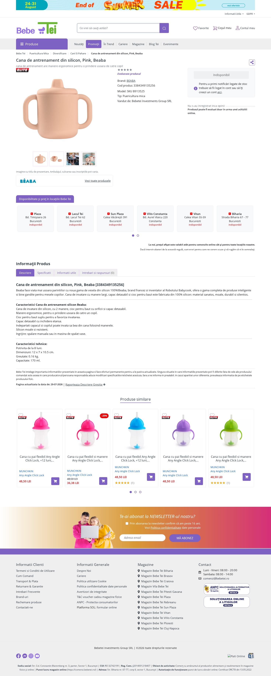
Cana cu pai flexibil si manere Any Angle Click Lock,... (87, 458)
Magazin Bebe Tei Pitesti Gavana (161, 592)
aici (219, 92)
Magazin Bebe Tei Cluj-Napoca (160, 628)
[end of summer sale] (135, 5)
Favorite (203, 28)
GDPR (249, 13)
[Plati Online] (236, 656)
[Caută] (164, 28)
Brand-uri (22, 597)
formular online (107, 607)
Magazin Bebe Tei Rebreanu (158, 602)
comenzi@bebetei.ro (216, 578)
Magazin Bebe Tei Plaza (156, 597)
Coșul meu (224, 28)
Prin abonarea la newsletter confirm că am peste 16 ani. (165, 523)
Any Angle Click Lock (31, 475)
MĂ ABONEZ (185, 538)
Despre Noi (84, 571)
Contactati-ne (24, 607)
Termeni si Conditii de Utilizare (35, 571)
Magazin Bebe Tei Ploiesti (157, 623)
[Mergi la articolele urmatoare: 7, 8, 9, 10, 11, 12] (138, 235)
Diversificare (59, 53)
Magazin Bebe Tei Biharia (157, 571)
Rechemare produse (28, 602)
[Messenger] (24, 656)
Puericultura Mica (39, 53)
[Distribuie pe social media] (252, 62)
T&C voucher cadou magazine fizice (99, 597)
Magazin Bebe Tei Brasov (157, 576)
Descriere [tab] (25, 273)
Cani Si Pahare (78, 53)
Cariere (81, 576)
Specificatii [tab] (44, 273)
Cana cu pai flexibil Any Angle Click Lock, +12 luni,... (40, 458)
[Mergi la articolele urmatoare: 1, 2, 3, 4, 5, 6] (133, 235)
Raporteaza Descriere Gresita (84, 384)
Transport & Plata (27, 581)
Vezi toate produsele (98, 180)
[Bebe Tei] (37, 28)
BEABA (131, 80)
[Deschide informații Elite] (22, 417)
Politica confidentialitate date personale (102, 586)
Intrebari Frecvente (28, 592)
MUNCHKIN (26, 471)
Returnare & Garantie (29, 586)
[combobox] (118, 28)
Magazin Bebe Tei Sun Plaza (158, 607)
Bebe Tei (20, 53)
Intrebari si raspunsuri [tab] (98, 273)
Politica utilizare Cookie (91, 581)
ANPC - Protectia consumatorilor (97, 602)
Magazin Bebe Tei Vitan (155, 612)
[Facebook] (18, 656)
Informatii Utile (233, 13)
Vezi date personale (173, 527)
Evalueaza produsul (129, 73)
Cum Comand (24, 576)
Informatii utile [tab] (66, 273)
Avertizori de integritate (92, 592)
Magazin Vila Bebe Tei (154, 586)
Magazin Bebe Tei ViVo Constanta (162, 618)
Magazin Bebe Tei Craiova (157, 581)
